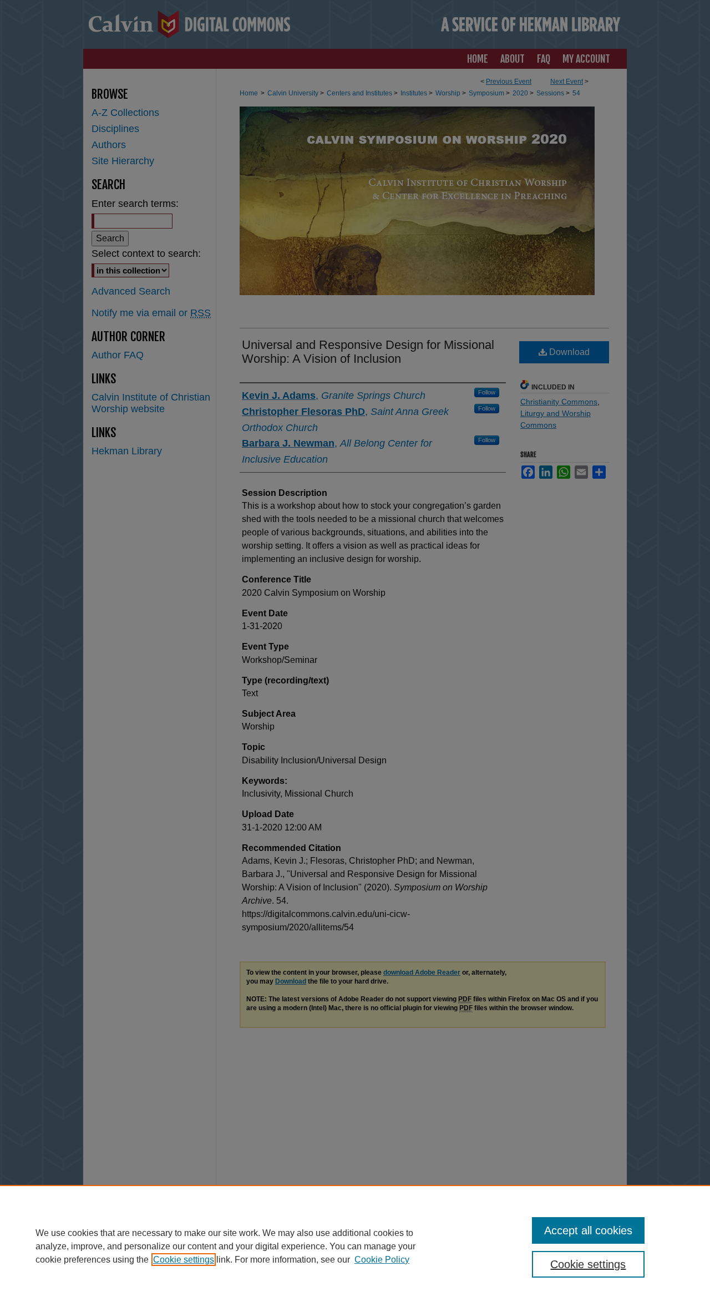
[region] (355, 1246)
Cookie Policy (381, 1259)
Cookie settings (183, 1259)
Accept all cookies (588, 1230)
